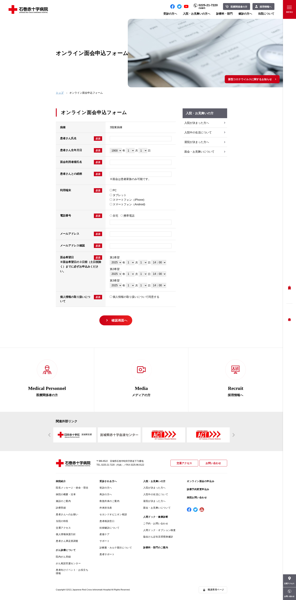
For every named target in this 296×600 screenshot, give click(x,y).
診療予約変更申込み (198, 489)
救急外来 (289, 315)
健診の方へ (245, 13)
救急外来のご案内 (109, 501)
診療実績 (61, 507)
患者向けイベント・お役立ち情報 (72, 571)
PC (115, 190)
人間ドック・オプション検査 (159, 530)
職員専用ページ (216, 589)
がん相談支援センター (68, 563)
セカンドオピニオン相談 (113, 514)
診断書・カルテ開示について (116, 547)
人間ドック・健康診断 (155, 516)
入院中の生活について (198, 132)
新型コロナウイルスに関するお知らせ (250, 79)
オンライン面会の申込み (200, 481)
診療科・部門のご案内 (155, 547)
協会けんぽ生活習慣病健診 (158, 536)
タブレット (119, 195)
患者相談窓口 (107, 521)
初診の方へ (106, 487)
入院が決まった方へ (196, 122)
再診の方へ (106, 494)
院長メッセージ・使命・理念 (72, 487)
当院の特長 (62, 521)
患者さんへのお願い (67, 514)
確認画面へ (120, 320)
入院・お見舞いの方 (154, 481)
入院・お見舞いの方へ (196, 13)
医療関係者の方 (239, 6)
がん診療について (66, 550)
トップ (60, 92)
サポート (104, 541)
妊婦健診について (109, 527)
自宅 (115, 215)
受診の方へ (170, 13)
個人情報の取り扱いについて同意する (136, 296)
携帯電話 (129, 215)
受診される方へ (108, 481)
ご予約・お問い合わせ (155, 523)
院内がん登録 (63, 556)
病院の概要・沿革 (66, 494)
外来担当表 (106, 507)
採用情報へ (266, 6)
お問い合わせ (213, 463)
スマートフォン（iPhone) (128, 199)
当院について (266, 13)
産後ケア (104, 534)
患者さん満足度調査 (67, 541)
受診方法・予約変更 (289, 285)
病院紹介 (61, 481)
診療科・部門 (224, 13)
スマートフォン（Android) (129, 204)
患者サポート (107, 554)
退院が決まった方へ (196, 142)
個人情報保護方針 (66, 534)
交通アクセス (184, 463)
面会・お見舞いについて (199, 151)
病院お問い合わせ (197, 497)
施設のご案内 (63, 501)
